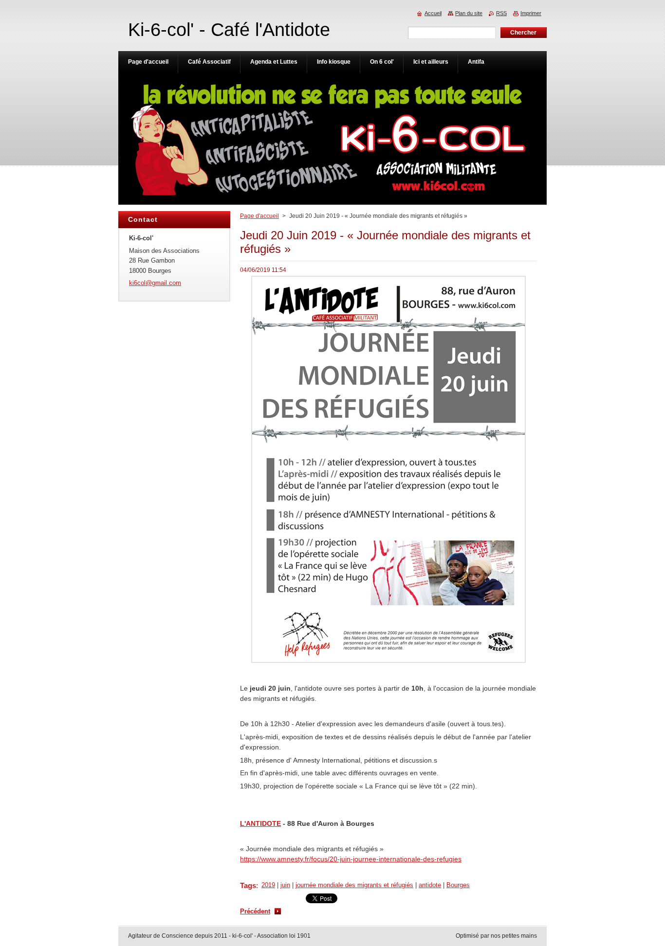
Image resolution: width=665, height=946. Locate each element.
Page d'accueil (259, 216)
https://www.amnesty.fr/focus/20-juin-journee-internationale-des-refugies (351, 859)
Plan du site (468, 13)
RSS (501, 13)
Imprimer (530, 13)
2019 (268, 885)
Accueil (433, 13)
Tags (248, 885)
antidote (430, 885)
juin (285, 885)
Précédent (255, 911)
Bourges (458, 885)
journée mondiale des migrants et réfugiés (354, 885)
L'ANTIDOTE (260, 823)
